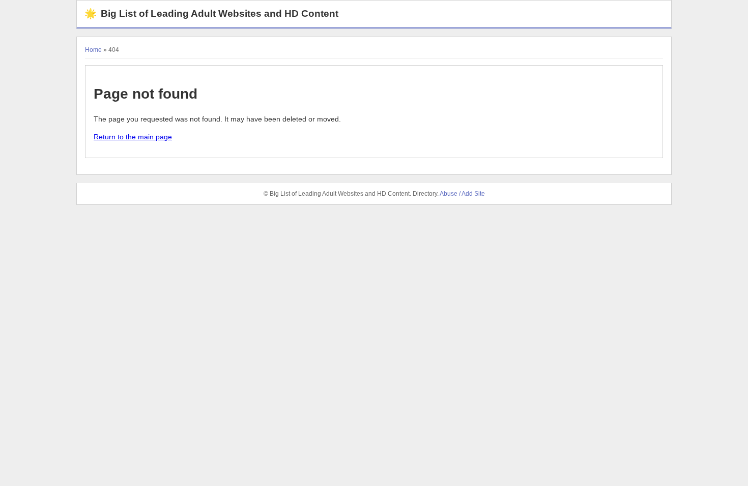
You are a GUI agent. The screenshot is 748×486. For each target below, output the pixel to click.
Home (93, 49)
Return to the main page (133, 137)
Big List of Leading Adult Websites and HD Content (211, 13)
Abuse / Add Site (462, 193)
